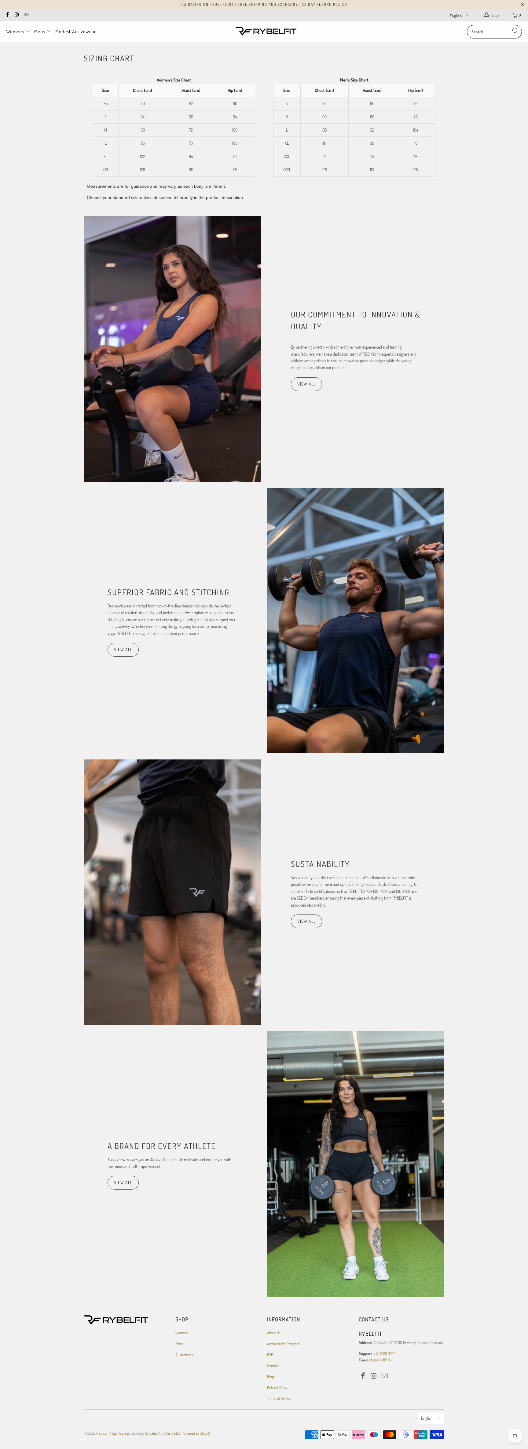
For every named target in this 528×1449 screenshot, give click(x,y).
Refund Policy (277, 1387)
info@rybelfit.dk (380, 1359)
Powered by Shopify (196, 1433)
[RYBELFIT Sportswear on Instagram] (16, 15)
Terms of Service (279, 1398)
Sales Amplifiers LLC (164, 1433)
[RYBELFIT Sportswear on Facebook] (7, 15)
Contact (273, 1365)
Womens (15, 31)
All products (184, 1354)
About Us (273, 1332)
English (456, 15)
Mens (40, 31)
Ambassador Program (283, 1343)
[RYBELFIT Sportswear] (265, 31)
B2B (270, 1354)
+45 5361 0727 (384, 1353)
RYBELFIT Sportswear (112, 1433)
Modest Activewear (75, 31)
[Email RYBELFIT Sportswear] (25, 15)
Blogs (271, 1376)
